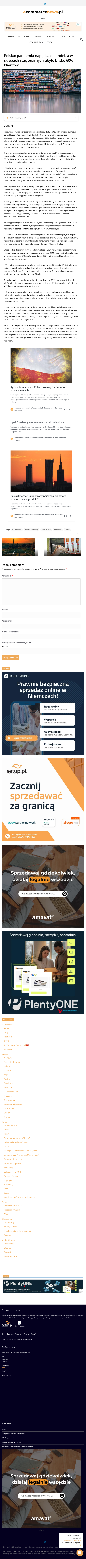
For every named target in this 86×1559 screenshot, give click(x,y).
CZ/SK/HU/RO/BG (11, 1091)
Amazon (7, 1028)
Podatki (7, 1133)
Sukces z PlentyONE (12, 1172)
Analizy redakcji (10, 1226)
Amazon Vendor (11, 1176)
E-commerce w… (11, 1125)
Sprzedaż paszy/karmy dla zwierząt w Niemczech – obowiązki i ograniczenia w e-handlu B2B (63, 552)
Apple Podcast (6, 1375)
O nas (3, 1429)
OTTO (6, 1041)
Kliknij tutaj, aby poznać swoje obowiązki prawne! (17, 1339)
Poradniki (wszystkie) (13, 1205)
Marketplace (12, 36)
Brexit (6, 1193)
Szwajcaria (8, 1083)
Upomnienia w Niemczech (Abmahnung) (21, 1155)
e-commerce (17, 530)
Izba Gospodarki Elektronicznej (17, 1231)
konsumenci (46, 530)
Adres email (7, 621)
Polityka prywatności (8, 1438)
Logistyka (8, 1180)
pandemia (58, 530)
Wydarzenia (9, 1243)
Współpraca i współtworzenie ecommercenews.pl (17, 1447)
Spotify (4, 1371)
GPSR (6, 1146)
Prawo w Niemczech (13, 1159)
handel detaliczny (31, 530)
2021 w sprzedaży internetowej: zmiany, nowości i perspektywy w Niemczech (20, 552)
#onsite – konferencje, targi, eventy (19, 1197)
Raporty (7, 1235)
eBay (6, 1032)
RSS (3, 1357)
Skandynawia (9, 1100)
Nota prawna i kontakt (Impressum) (13, 1434)
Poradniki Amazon (12, 1209)
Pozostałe (8, 1049)
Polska (67, 530)
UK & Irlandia (9, 1108)
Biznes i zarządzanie (12, 1163)
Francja (7, 1117)
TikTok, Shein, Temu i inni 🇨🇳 (16, 1045)
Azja (6, 1074)
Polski (49, 42)
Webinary (8, 1248)
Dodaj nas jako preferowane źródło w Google (16, 1352)
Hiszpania (8, 1096)
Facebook (5, 1359)
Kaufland (8, 1036)
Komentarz (7, 576)
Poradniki (51, 36)
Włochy (7, 1112)
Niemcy (7, 1070)
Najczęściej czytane (12, 1062)
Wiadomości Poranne (13, 1104)
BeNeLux (8, 1087)
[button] (18, 36)
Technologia (9, 1184)
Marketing (8, 1167)
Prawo (7, 1129)
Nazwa (5, 609)
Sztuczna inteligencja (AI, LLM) (17, 1138)
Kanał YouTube (10, 1256)
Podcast (7, 1252)
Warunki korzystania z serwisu (12, 1442)
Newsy (26, 36)
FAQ (6, 1188)
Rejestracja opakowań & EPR (16, 1142)
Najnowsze (9, 1057)
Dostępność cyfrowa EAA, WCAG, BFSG (21, 1150)
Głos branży (66, 36)
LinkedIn (4, 1361)
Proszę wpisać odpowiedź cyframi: (16, 642)
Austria (7, 1079)
